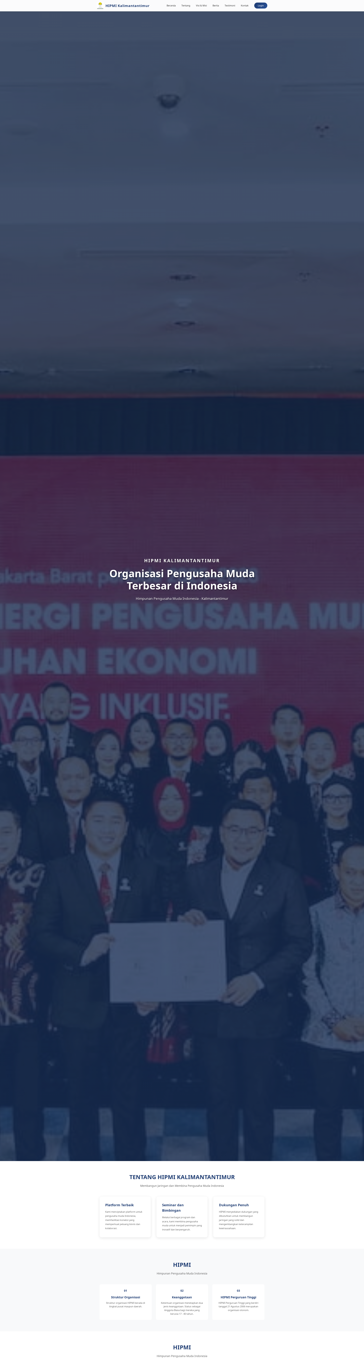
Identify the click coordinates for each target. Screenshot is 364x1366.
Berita (216, 5)
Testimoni (230, 5)
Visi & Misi (201, 5)
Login (261, 5)
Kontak (245, 5)
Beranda (171, 5)
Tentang (185, 5)
